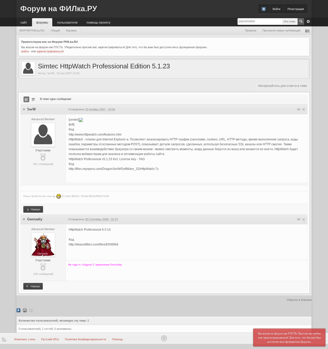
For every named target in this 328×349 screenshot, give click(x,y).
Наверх (35, 209)
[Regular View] (26, 99)
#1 (299, 109)
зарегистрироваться (50, 51)
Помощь (117, 339)
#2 (299, 219)
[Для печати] (25, 310)
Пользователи (67, 22)
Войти (276, 9)
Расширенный (308, 21)
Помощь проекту (98, 22)
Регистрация (296, 9)
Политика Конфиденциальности (85, 339)
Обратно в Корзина (299, 299)
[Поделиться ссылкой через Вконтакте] (18, 310)
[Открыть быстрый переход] (307, 30)
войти (25, 51)
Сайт (23, 22)
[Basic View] (33, 99)
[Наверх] (164, 338)
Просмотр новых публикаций (281, 30)
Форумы (42, 22)
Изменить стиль (24, 339)
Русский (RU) (50, 339)
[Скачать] (31, 310)
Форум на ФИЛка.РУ (58, 8)
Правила (250, 30)
